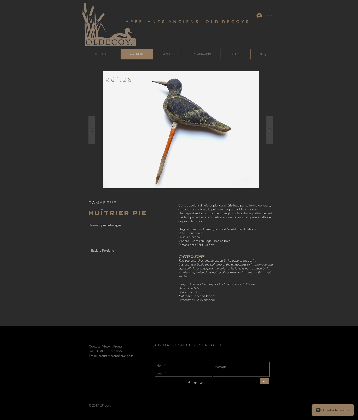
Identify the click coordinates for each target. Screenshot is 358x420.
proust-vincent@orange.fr (115, 356)
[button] (180, 129)
